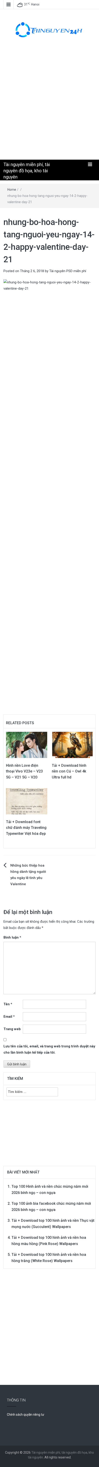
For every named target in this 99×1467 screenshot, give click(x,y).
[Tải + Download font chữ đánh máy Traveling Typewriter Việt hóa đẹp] (26, 801)
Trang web (12, 1029)
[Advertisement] (49, 102)
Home (11, 189)
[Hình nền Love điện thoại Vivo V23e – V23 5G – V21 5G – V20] (26, 745)
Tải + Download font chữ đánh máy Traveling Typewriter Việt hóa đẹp (26, 828)
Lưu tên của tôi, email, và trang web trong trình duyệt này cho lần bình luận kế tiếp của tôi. (49, 1049)
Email (9, 1017)
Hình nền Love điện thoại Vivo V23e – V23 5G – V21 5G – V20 (24, 771)
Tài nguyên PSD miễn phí (67, 271)
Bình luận (12, 937)
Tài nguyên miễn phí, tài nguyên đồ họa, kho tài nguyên (26, 171)
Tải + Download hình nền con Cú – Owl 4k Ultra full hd (69, 771)
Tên (7, 1004)
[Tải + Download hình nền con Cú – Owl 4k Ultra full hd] (72, 745)
